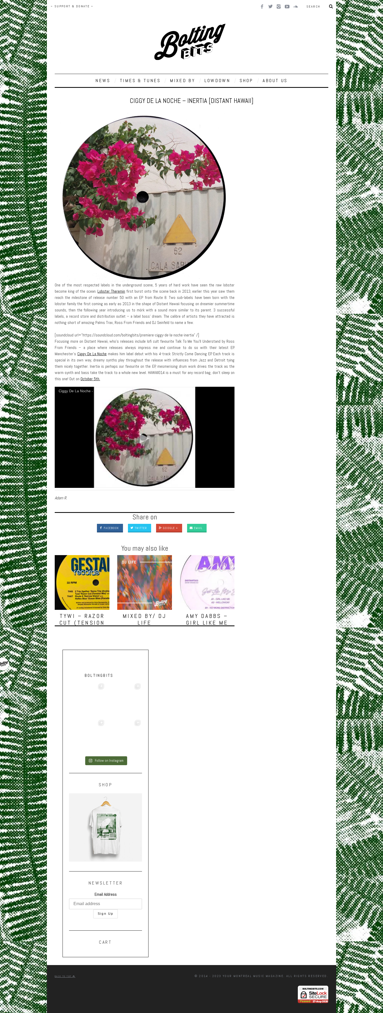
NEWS (102, 80)
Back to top (64, 976)
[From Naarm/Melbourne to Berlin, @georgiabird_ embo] (124, 700)
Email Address (106, 894)
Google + (170, 528)
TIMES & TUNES (140, 80)
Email (197, 528)
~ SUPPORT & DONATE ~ (72, 6)
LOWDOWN (217, 80)
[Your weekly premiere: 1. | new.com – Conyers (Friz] (87, 737)
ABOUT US (275, 80)
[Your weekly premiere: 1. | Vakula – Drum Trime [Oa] (124, 737)
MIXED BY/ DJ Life (144, 619)
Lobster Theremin (111, 291)
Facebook (111, 528)
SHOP (246, 80)
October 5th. (90, 379)
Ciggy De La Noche (92, 354)
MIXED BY (182, 80)
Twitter (140, 528)
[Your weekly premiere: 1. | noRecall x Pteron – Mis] (87, 700)
